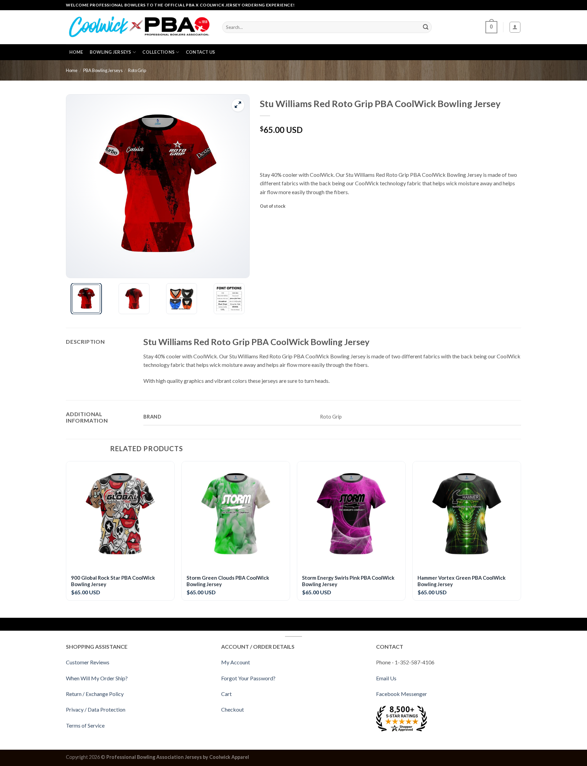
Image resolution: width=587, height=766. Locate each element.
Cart (226, 694)
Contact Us (200, 52)
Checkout (232, 709)
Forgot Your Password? (248, 678)
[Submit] (425, 27)
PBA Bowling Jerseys (103, 70)
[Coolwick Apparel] (139, 27)
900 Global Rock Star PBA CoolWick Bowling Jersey (113, 581)
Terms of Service (85, 725)
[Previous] (78, 186)
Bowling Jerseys (110, 52)
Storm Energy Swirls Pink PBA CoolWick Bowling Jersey (348, 581)
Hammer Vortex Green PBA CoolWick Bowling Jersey (461, 581)
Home (76, 52)
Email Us (386, 678)
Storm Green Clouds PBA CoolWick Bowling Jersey (227, 581)
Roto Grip (137, 70)
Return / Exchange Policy (95, 694)
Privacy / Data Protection (95, 709)
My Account (235, 662)
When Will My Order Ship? (97, 678)
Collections (158, 52)
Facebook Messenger (401, 694)
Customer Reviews (87, 662)
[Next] (237, 186)
